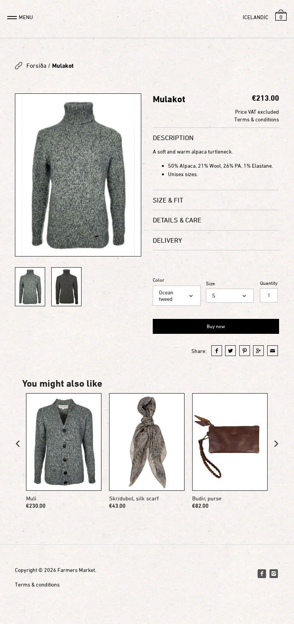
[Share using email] (272, 350)
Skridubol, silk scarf (134, 498)
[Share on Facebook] (216, 350)
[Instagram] (274, 573)
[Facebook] (262, 573)
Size (210, 283)
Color (158, 280)
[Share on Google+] (258, 350)
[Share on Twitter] (230, 350)
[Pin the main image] (244, 350)
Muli (31, 498)
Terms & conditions (256, 119)
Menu (26, 17)
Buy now (216, 326)
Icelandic (255, 17)
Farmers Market (76, 570)
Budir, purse (207, 498)
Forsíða (36, 65)
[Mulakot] (78, 175)
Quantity (269, 283)
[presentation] (18, 443)
